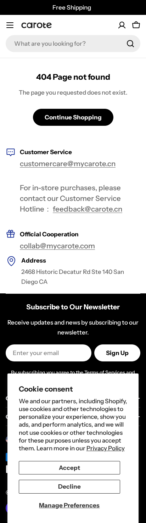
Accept (69, 467)
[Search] (130, 43)
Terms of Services (104, 372)
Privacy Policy (105, 448)
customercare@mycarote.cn (68, 163)
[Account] (122, 25)
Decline (69, 486)
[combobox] (73, 43)
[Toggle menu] (10, 25)
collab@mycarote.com (57, 245)
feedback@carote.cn (87, 208)
